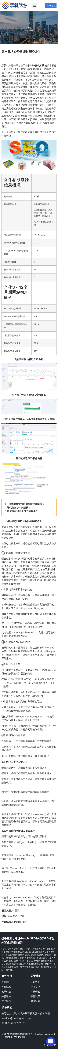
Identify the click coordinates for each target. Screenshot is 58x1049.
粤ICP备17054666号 (15, 1037)
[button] (34, 5)
